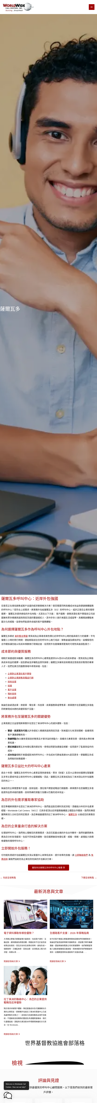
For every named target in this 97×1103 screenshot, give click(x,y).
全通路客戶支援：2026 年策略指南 (69, 933)
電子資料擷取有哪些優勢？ (19, 933)
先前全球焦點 (8, 878)
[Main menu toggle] (92, 7)
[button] (8, 1095)
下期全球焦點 (89, 878)
